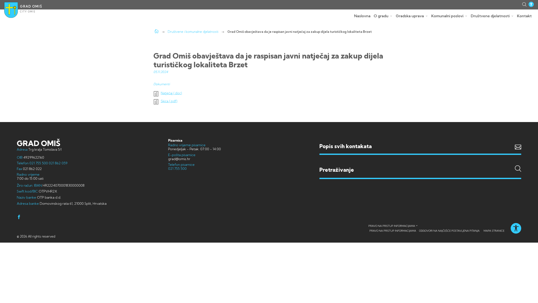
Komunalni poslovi (447, 15)
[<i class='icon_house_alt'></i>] (156, 32)
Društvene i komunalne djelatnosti (193, 32)
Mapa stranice (494, 230)
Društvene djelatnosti (490, 15)
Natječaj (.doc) (171, 93)
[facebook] (19, 218)
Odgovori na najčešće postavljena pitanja (449, 230)
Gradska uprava (410, 15)
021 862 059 (57, 163)
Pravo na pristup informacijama (391, 225)
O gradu (381, 15)
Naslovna (362, 15)
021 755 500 (38, 163)
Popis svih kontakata (345, 146)
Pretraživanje (420, 161)
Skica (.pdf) (169, 101)
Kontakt (524, 15)
